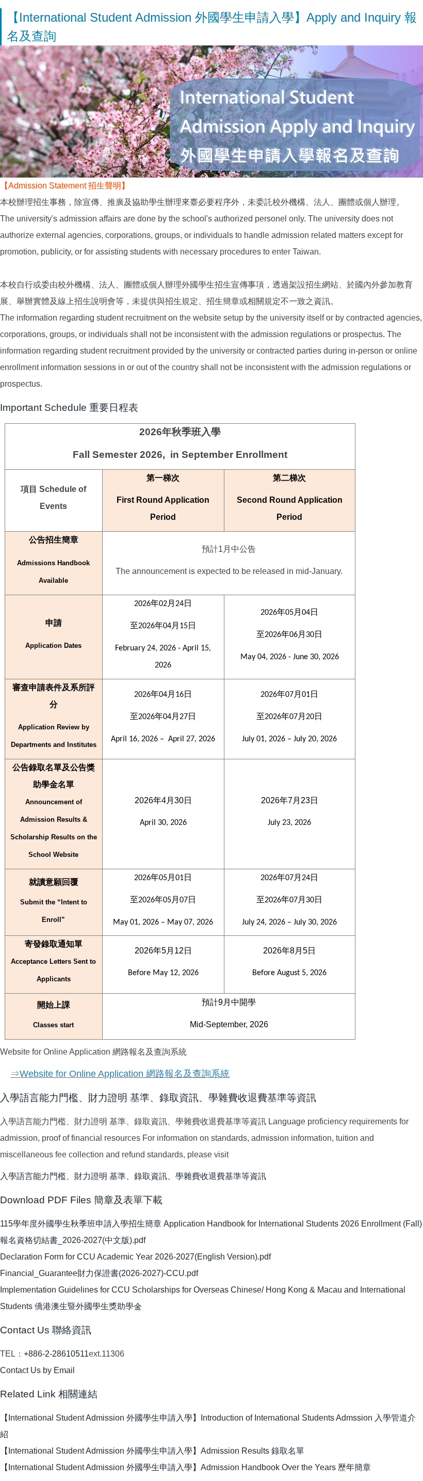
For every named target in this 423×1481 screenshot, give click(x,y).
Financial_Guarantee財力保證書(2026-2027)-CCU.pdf (99, 1273)
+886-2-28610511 (56, 1353)
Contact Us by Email (37, 1370)
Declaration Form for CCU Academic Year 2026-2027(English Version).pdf (135, 1256)
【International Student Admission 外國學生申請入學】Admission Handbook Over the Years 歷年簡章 (185, 1467)
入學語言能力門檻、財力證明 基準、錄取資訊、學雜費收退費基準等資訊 (133, 1176)
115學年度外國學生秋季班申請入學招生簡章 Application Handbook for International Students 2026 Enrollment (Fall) (211, 1223)
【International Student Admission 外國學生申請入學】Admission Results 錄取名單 (152, 1450)
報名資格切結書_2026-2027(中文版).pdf (72, 1240)
